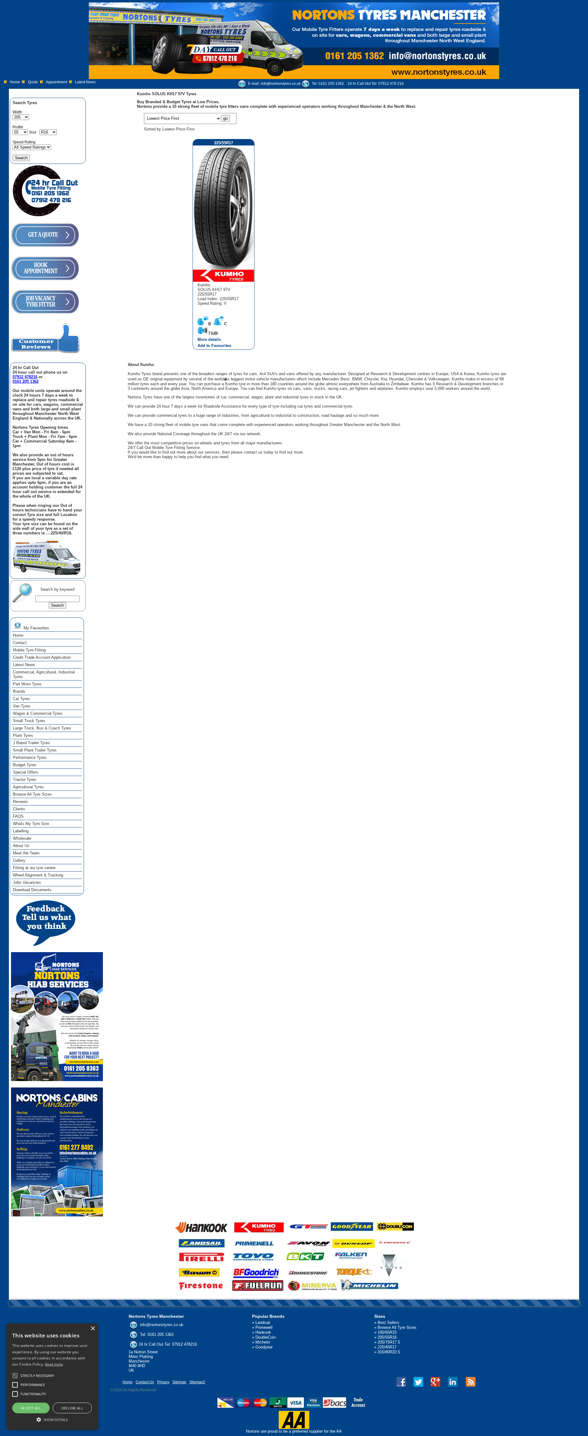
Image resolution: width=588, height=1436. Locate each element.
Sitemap (179, 1382)
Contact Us (145, 1382)
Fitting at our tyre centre (34, 867)
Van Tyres (22, 706)
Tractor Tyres (24, 779)
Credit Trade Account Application (42, 657)
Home (15, 82)
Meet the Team (26, 853)
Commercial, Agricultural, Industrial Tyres (44, 674)
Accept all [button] (31, 1408)
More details (209, 339)
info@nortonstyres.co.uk (281, 83)
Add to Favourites (214, 345)
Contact (20, 642)
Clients (19, 809)
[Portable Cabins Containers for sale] (57, 1215)
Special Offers (25, 772)
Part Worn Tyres (27, 684)
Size (32, 132)
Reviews (20, 801)
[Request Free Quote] (45, 249)
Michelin (262, 1342)
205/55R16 (387, 1337)
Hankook (263, 1332)
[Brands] (294, 1257)
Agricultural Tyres (28, 787)
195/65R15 (387, 1332)
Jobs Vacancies (27, 882)
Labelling (20, 831)
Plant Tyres (23, 735)
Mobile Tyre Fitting (29, 650)
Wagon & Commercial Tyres (37, 713)
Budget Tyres (24, 765)
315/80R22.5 (389, 1352)
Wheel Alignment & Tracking (38, 875)
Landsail (262, 1322)
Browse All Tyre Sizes (32, 794)
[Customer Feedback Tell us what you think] (45, 944)
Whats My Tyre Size (31, 823)
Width (17, 112)
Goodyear (264, 1347)
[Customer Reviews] (45, 353)
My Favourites (35, 628)
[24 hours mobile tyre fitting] (45, 215)
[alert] (52, 1376)
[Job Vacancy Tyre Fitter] (45, 316)
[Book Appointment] (45, 282)
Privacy (163, 1382)
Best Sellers (388, 1322)
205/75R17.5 (389, 1342)
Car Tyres (21, 698)
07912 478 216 (391, 83)
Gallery (19, 860)
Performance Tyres (30, 757)
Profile (18, 127)
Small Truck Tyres (29, 720)
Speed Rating (24, 142)
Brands (19, 691)
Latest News (85, 82)
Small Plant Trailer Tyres (35, 750)
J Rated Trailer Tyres (31, 743)
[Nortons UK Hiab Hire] (57, 1079)
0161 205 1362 (331, 83)
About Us (21, 845)
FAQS (18, 816)
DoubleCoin (265, 1337)
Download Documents (32, 890)
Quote (33, 82)
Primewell (264, 1327)
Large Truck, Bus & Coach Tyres (42, 728)
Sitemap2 (197, 1382)
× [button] (92, 1328)
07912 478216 (25, 377)
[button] (52, 1419)
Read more (54, 1364)
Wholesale (22, 838)
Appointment (56, 82)
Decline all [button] (72, 1408)
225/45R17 (387, 1347)
